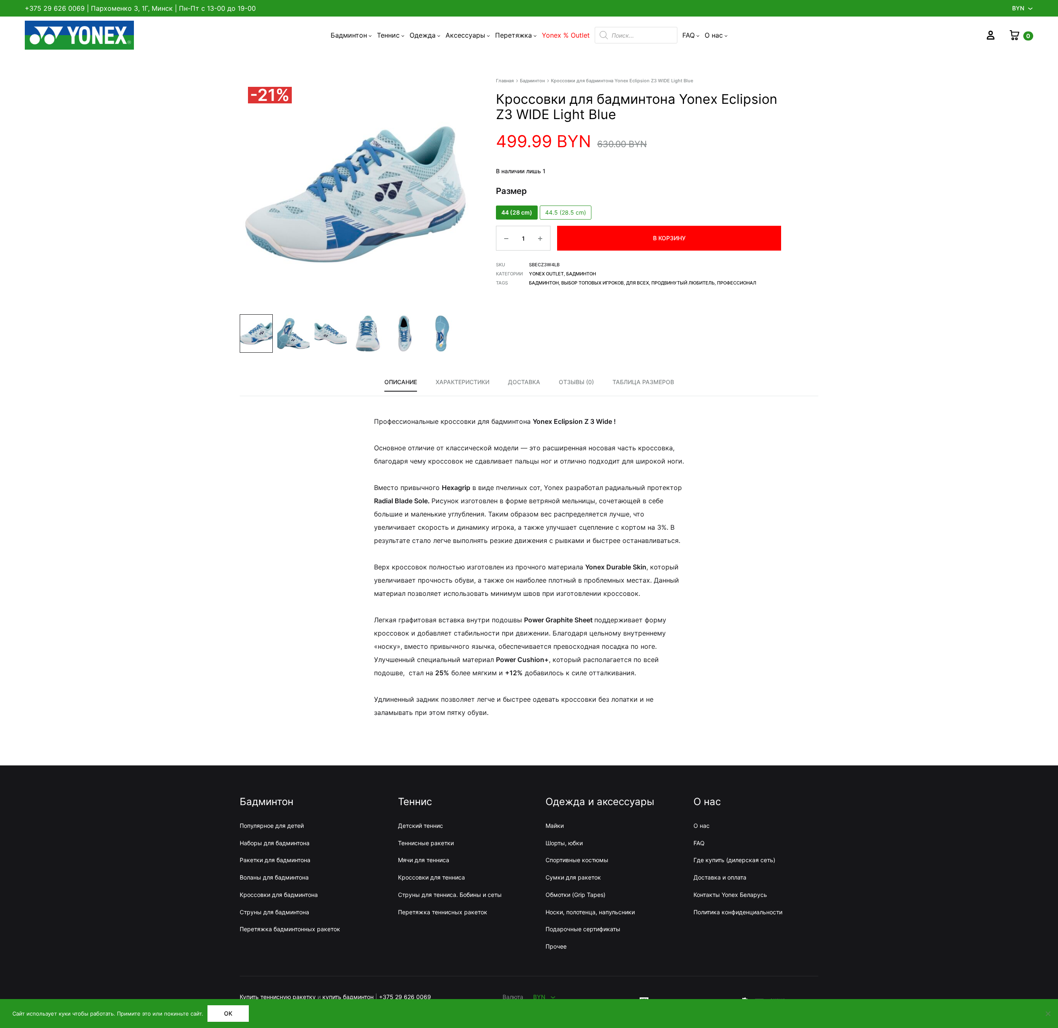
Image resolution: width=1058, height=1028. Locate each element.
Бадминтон (349, 35)
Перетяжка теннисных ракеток (442, 912)
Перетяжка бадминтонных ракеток (290, 928)
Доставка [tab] (524, 381)
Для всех (637, 283)
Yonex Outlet (546, 274)
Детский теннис (420, 825)
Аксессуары (465, 35)
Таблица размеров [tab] (643, 381)
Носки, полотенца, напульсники (590, 912)
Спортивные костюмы (577, 859)
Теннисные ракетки (426, 842)
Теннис (388, 35)
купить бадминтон (348, 996)
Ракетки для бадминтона (275, 859)
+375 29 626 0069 (55, 8)
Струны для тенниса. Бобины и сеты (450, 894)
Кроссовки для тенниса (431, 877)
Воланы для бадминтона (274, 877)
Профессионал (736, 283)
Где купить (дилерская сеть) (734, 859)
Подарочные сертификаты (583, 928)
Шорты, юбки (564, 842)
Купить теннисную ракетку (278, 996)
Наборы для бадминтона (275, 842)
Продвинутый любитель (683, 283)
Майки (555, 825)
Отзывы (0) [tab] (576, 381)
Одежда (423, 35)
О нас (714, 35)
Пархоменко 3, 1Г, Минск (132, 8)
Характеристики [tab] (462, 381)
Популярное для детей (272, 825)
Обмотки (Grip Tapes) (575, 894)
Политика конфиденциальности (737, 912)
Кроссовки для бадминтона (279, 894)
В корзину (669, 237)
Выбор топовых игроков (592, 283)
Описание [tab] (400, 381)
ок (228, 1013)
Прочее (556, 946)
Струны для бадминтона (274, 912)
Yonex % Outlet (566, 35)
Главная (505, 81)
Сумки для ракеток (573, 877)
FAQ (688, 35)
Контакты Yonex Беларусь (730, 894)
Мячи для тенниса (423, 859)
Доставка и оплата (719, 877)
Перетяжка (513, 35)
